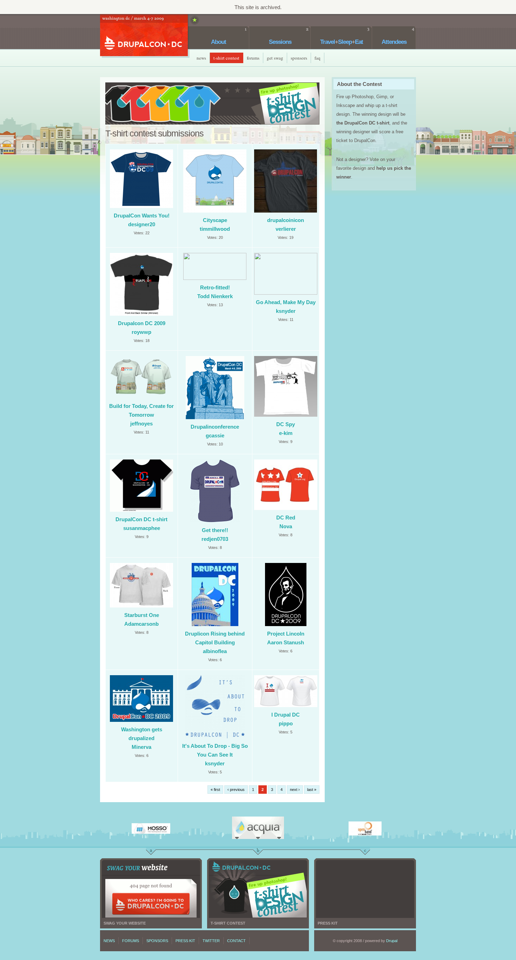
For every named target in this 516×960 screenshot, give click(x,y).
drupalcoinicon (285, 220)
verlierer (286, 229)
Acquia (258, 828)
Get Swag (275, 58)
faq (317, 58)
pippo (286, 723)
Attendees (394, 42)
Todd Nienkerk (215, 296)
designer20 (141, 224)
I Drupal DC (285, 715)
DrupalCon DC (144, 36)
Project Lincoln (285, 634)
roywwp (141, 332)
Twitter (211, 941)
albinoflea (215, 651)
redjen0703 (214, 539)
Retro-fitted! (215, 287)
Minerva (141, 747)
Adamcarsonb (141, 624)
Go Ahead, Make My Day (286, 302)
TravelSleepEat (341, 42)
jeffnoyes (141, 424)
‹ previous (236, 789)
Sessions (280, 42)
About (218, 42)
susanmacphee (141, 528)
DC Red (285, 518)
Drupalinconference (215, 427)
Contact (236, 941)
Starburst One (141, 615)
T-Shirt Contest (226, 58)
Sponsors (299, 58)
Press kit (365, 889)
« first (215, 789)
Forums (253, 58)
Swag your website (151, 889)
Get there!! (215, 530)
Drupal (391, 941)
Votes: (139, 233)
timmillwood (215, 229)
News (201, 58)
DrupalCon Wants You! (142, 216)
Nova (285, 526)
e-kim (285, 433)
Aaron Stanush (285, 642)
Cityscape (215, 220)
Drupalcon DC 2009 (141, 323)
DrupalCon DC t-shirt (141, 519)
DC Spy (285, 424)
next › (295, 789)
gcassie (215, 435)
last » (311, 789)
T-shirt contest (258, 889)
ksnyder (286, 311)
